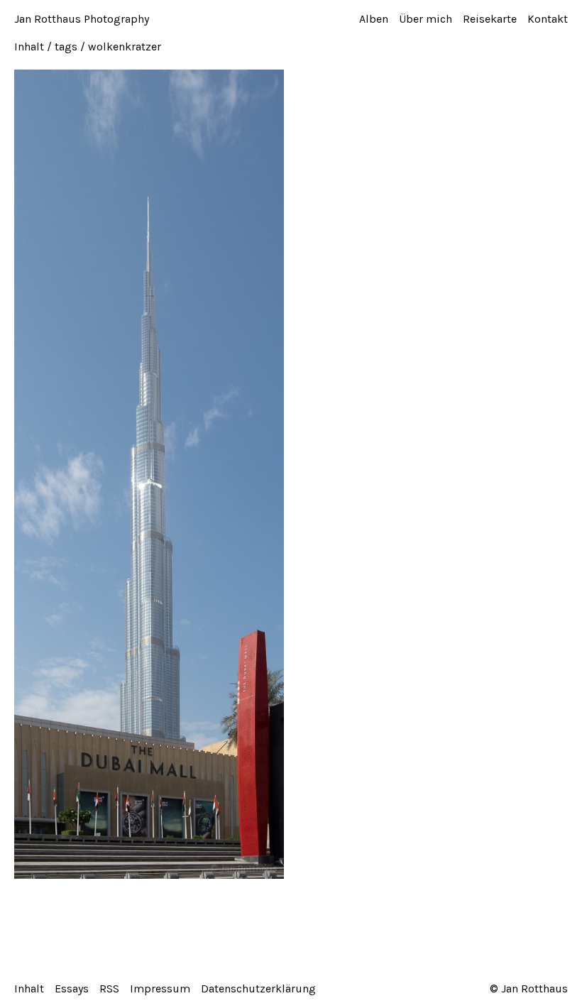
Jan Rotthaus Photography (81, 19)
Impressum (160, 988)
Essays (72, 988)
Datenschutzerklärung (258, 988)
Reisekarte (490, 19)
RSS (109, 988)
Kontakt (547, 19)
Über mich (425, 19)
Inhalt (29, 46)
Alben (373, 19)
